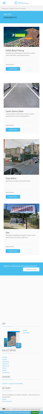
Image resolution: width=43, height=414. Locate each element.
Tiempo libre (5, 364)
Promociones (5, 372)
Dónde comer (5, 366)
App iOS (25, 330)
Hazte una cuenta (7, 401)
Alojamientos (5, 361)
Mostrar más (13, 69)
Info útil (4, 368)
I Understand (35, 412)
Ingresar (4, 399)
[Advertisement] (21, 299)
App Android (26, 333)
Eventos (4, 370)
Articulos (4, 357)
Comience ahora (31, 269)
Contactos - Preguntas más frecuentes (12, 383)
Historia (4, 359)
